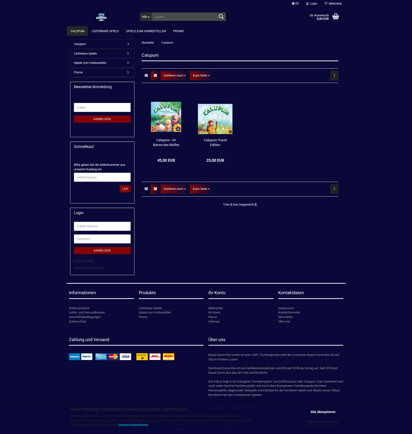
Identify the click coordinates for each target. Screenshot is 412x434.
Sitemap (214, 321)
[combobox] (175, 75)
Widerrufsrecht (79, 308)
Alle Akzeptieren (322, 412)
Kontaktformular (289, 312)
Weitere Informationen (322, 422)
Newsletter (285, 317)
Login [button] (313, 3)
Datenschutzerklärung (133, 425)
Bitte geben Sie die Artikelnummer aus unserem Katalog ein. (99, 167)
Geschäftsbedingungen (85, 317)
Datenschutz (77, 321)
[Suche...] (221, 17)
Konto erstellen (84, 261)
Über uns (284, 321)
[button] (295, 3)
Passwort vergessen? (88, 267)
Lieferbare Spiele (105, 31)
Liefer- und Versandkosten (87, 312)
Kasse (212, 317)
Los (125, 189)
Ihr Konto (214, 312)
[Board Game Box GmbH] (101, 16)
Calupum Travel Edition (215, 142)
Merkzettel (334, 3)
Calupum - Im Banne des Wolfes (166, 142)
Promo (178, 31)
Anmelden (102, 119)
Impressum (286, 308)
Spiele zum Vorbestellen (146, 31)
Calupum (77, 31)
